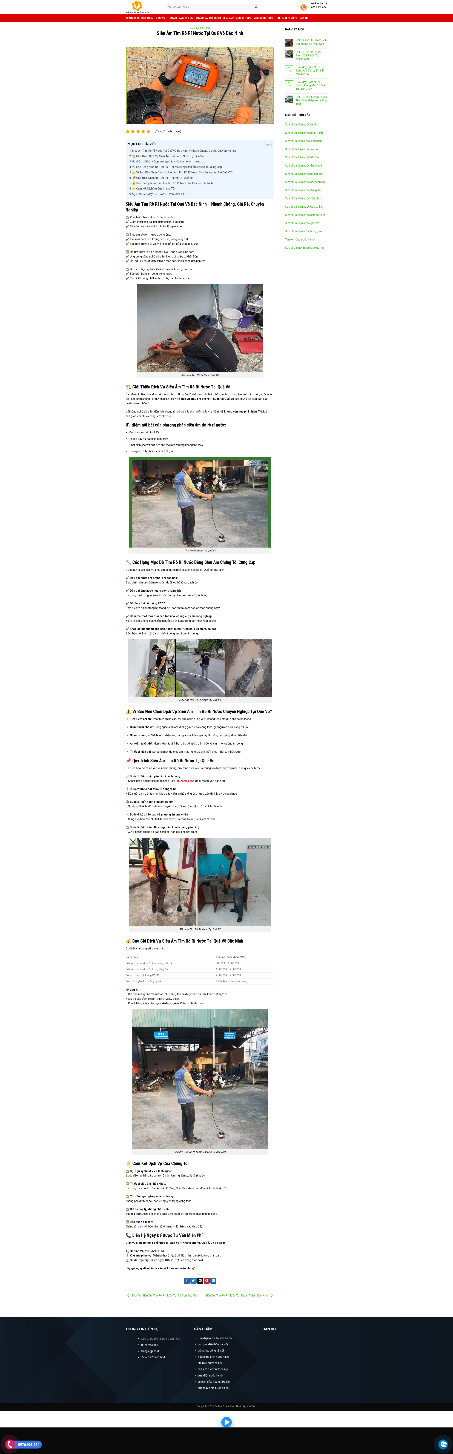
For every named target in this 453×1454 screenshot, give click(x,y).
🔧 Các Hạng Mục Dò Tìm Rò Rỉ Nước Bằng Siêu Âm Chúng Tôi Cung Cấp (177, 167)
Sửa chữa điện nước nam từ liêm (305, 215)
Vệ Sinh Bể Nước (263, 18)
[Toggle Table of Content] (267, 145)
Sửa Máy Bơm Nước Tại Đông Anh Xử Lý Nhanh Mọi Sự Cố (310, 70)
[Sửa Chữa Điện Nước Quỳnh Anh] (143, 7)
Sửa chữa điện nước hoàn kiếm (304, 132)
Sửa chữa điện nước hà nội (214, 1356)
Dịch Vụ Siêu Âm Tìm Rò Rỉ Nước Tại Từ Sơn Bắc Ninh (164, 1295)
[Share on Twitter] (193, 1281)
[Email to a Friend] (200, 1281)
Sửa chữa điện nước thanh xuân (304, 165)
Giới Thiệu (147, 18)
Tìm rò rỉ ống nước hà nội (300, 239)
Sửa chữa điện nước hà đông (302, 157)
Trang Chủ (132, 18)
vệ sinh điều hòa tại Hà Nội (214, 1381)
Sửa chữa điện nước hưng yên (303, 231)
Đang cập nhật (150, 1351)
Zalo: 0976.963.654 (153, 1357)
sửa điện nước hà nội (210, 1375)
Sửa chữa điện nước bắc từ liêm (304, 206)
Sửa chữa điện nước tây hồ (301, 149)
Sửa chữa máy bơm (181, 18)
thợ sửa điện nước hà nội (213, 1369)
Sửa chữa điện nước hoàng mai (304, 174)
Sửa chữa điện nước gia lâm (302, 223)
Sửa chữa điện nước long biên (303, 141)
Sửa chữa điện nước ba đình (302, 124)
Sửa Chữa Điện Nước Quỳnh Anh (160, 1338)
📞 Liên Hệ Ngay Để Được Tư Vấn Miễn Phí (158, 194)
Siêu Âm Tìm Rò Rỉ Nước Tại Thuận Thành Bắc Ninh (237, 1295)
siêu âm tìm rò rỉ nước (237, 18)
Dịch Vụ (160, 18)
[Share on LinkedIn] (213, 1281)
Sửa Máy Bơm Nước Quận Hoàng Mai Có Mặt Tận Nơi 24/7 (311, 85)
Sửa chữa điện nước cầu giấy (303, 198)
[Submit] (256, 7)
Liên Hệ (304, 18)
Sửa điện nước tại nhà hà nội (215, 1338)
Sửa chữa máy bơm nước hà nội (304, 247)
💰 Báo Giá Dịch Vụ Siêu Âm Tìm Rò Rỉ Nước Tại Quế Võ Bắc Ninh (172, 183)
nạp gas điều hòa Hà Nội (213, 1344)
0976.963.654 (149, 1345)
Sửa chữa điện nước (208, 18)
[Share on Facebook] (187, 1281)
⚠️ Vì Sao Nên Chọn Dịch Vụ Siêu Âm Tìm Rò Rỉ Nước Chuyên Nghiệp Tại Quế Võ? (182, 172)
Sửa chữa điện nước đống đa (303, 190)
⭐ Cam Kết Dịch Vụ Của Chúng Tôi (153, 188)
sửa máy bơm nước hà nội (213, 1388)
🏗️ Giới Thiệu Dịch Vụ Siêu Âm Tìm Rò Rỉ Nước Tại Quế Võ (168, 156)
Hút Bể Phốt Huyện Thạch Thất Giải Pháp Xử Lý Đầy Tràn (311, 100)
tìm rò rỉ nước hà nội (210, 1363)
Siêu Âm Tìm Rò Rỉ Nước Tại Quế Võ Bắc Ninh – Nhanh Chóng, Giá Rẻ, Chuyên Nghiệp (184, 150)
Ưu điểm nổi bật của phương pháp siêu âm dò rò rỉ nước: (166, 161)
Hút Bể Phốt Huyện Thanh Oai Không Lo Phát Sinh (311, 42)
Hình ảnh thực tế (286, 18)
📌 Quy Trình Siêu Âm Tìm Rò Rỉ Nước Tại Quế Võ (162, 177)
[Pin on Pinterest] (207, 1281)
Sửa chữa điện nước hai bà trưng (305, 182)
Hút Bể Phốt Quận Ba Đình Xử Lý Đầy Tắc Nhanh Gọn (308, 55)
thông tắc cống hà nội (211, 1350)
